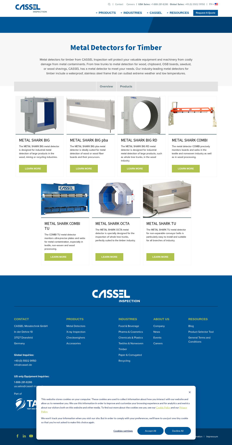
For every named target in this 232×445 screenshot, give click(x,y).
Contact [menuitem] (119, 4)
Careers (158, 343)
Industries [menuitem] (132, 12)
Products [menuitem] (107, 12)
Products (126, 86)
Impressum (212, 436)
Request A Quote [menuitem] (205, 12)
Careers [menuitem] (131, 4)
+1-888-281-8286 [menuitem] (153, 4)
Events (157, 338)
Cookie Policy (163, 407)
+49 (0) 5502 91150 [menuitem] (187, 4)
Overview (106, 86)
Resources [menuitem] (179, 12)
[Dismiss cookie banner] (190, 393)
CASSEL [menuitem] (156, 12)
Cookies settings (123, 430)
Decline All (177, 430)
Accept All (150, 430)
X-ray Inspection (75, 332)
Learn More (33, 168)
